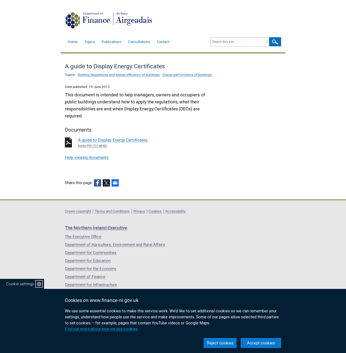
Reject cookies (220, 343)
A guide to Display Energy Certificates (113, 142)
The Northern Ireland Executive (96, 227)
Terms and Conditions (112, 211)
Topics (89, 42)
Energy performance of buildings (187, 75)
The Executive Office (83, 236)
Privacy (139, 211)
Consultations (139, 42)
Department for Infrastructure (91, 284)
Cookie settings (20, 283)
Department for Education (88, 260)
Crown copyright (78, 211)
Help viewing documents (87, 157)
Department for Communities (90, 252)
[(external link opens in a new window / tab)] (97, 183)
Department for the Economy (90, 268)
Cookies (155, 211)
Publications (111, 42)
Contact (163, 42)
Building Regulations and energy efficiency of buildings (118, 75)
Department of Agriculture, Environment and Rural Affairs (115, 244)
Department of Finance (85, 276)
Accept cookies (261, 343)
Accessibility (175, 211)
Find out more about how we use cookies (101, 329)
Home (73, 42)
